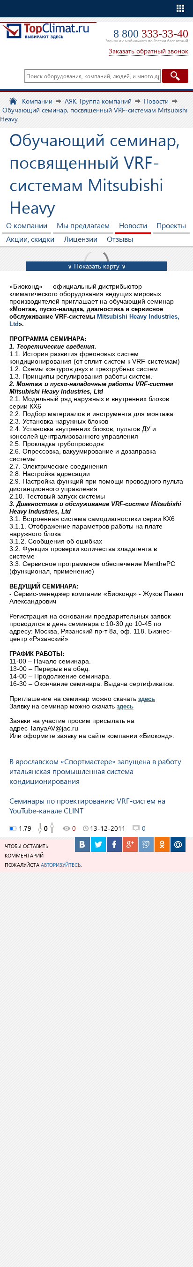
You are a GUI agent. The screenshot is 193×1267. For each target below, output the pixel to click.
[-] (39, 828)
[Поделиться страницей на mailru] (178, 844)
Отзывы (120, 239)
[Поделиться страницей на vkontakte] (82, 844)
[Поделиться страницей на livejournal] (146, 844)
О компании (26, 225)
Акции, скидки (30, 239)
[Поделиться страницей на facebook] (114, 844)
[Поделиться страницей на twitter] (98, 844)
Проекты (171, 225)
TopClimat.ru (45, 36)
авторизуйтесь (61, 865)
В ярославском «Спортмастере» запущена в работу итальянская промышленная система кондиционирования (95, 771)
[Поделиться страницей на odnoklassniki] (162, 844)
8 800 (150, 34)
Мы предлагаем (83, 225)
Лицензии (80, 239)
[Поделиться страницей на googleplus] (130, 844)
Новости (133, 225)
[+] (52, 828)
